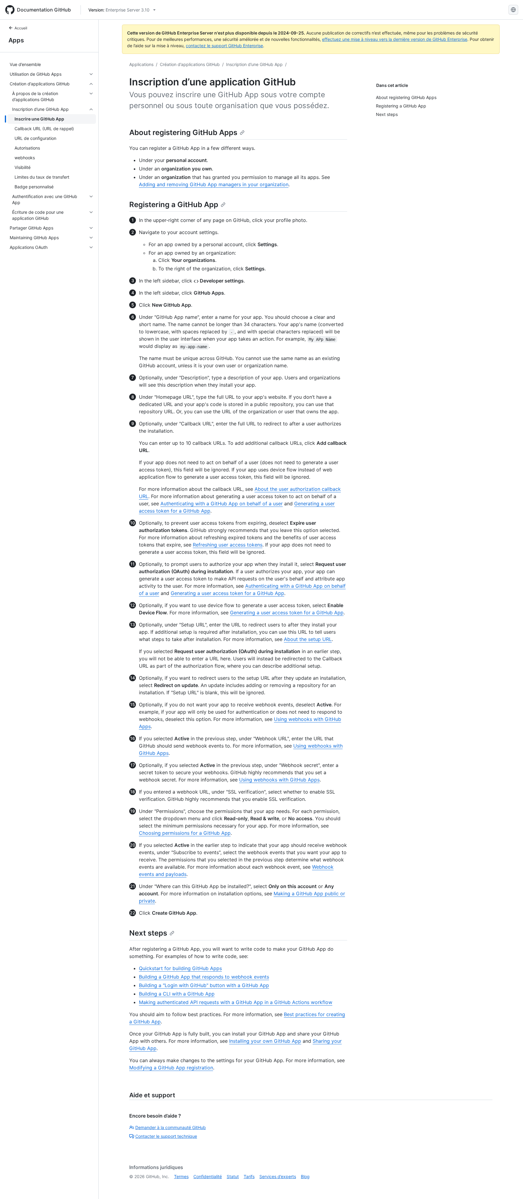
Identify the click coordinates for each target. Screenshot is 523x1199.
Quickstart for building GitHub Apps (180, 968)
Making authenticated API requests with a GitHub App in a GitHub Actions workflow (235, 1002)
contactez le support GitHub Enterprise (224, 45)
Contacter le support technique (166, 1136)
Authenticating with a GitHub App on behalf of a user (221, 503)
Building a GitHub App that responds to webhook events (204, 977)
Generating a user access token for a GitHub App (227, 593)
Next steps (148, 933)
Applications (141, 64)
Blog (305, 1176)
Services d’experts (277, 1176)
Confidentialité (207, 1176)
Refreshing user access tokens (227, 545)
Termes (181, 1176)
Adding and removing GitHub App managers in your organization (213, 184)
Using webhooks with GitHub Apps (279, 780)
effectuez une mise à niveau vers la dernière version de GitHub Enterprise (394, 39)
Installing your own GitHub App (265, 1041)
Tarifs (249, 1176)
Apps (16, 40)
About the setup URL (308, 639)
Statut (233, 1176)
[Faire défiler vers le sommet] (510, 1186)
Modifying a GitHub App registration (171, 1068)
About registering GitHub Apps (183, 132)
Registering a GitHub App (173, 204)
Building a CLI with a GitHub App (177, 994)
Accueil (21, 28)
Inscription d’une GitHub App (254, 64)
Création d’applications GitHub (190, 64)
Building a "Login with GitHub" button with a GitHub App (204, 985)
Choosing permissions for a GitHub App (185, 833)
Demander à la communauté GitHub (170, 1127)
